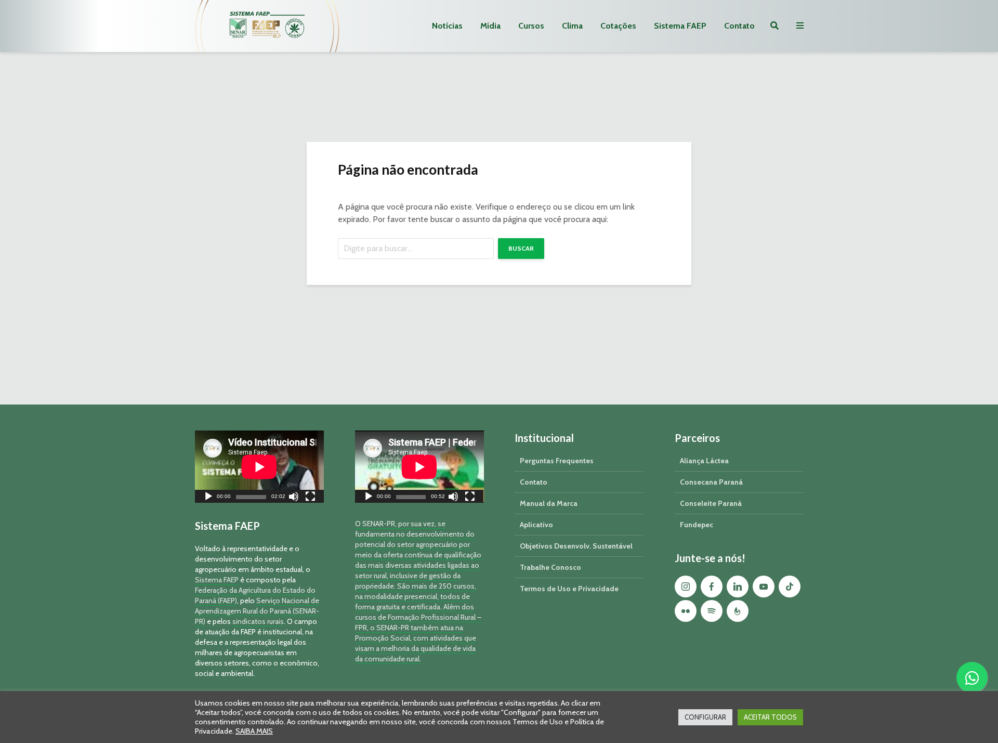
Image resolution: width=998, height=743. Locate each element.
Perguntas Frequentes (557, 460)
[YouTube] (763, 586)
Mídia (490, 26)
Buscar (521, 248)
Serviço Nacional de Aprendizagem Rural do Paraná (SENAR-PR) (257, 611)
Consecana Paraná (711, 482)
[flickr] (686, 611)
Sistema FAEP (680, 26)
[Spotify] (712, 611)
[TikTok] (789, 586)
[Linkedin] (737, 586)
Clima (572, 26)
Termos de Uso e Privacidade (569, 588)
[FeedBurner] (737, 611)
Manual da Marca (548, 503)
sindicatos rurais (258, 621)
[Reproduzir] (208, 497)
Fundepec (696, 524)
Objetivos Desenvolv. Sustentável (576, 546)
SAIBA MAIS (254, 731)
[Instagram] (686, 586)
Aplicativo (536, 524)
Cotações (618, 26)
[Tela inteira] (310, 497)
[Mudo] (293, 497)
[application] (259, 467)
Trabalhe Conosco (550, 567)
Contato (739, 26)
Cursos (531, 26)
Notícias (447, 26)
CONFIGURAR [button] (705, 717)
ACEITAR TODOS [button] (770, 717)
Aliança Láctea (704, 460)
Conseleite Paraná (711, 503)
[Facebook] (712, 586)
